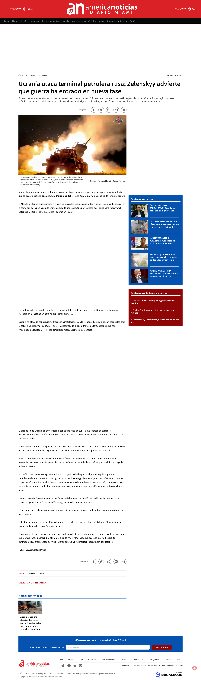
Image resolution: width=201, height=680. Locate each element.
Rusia (42, 573)
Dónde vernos (127, 666)
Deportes (34, 20)
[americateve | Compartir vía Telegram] (123, 110)
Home (24, 75)
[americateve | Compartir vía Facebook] (93, 110)
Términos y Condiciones (53, 673)
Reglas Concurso (154, 666)
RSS (163, 666)
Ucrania (32, 573)
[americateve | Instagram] (80, 665)
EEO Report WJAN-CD (90, 673)
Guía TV (123, 20)
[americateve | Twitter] (63, 665)
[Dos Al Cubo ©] (169, 676)
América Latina (79, 20)
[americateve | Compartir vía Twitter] (101, 110)
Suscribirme (162, 647)
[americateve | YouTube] (74, 665)
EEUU (24, 20)
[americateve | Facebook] (69, 665)
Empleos (179, 666)
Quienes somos (140, 666)
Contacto (170, 666)
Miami (15, 20)
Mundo (66, 20)
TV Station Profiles (72, 673)
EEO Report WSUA (107, 673)
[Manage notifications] (194, 668)
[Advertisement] (100, 49)
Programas (98, 20)
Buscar (136, 20)
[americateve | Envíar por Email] (116, 110)
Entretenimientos (50, 20)
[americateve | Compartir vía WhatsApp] (108, 110)
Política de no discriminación (30, 673)
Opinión (111, 20)
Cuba (6, 20)
